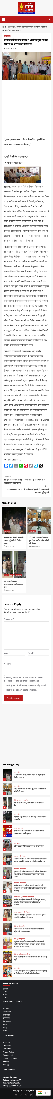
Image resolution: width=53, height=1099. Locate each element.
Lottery (5, 997)
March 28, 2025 (11, 48)
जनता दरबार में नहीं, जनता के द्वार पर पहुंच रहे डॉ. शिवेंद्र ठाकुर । (14, 540)
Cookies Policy (8, 1055)
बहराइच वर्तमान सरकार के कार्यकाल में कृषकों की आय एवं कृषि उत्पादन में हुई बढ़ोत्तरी (28, 489)
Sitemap (6, 1061)
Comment (9, 619)
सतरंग (5, 994)
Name (7, 653)
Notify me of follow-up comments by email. (26, 685)
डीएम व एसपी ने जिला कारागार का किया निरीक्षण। (29, 846)
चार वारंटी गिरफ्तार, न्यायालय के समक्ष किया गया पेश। (13, 584)
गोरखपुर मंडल (22, 926)
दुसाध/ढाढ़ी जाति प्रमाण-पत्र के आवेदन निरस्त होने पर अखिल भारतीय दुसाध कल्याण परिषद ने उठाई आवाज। (30, 874)
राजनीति (5, 989)
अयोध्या (5, 1024)
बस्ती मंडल (6, 1018)
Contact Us (7, 1049)
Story (6, 575)
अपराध (12, 575)
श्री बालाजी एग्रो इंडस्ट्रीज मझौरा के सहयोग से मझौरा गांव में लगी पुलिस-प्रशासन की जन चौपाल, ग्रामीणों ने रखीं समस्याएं (29, 944)
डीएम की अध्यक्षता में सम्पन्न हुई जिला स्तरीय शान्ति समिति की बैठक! (39, 540)
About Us (6, 1043)
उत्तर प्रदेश (7, 36)
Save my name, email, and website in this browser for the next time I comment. (23, 679)
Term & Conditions (10, 1058)
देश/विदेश (6, 1009)
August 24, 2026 (10, 546)
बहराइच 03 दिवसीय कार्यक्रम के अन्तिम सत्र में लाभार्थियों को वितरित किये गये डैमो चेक (24, 479)
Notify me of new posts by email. (21, 690)
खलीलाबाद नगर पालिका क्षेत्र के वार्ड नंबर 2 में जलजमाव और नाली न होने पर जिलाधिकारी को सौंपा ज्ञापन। (30, 888)
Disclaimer (7, 1046)
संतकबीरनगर (23, 856)
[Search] (49, 19)
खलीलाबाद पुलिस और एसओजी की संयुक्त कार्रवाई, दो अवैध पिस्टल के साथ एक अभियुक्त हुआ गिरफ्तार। (30, 902)
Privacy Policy (8, 1052)
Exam (5, 992)
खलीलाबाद (16, 856)
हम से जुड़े (6, 1065)
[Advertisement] (26, 109)
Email (31, 653)
